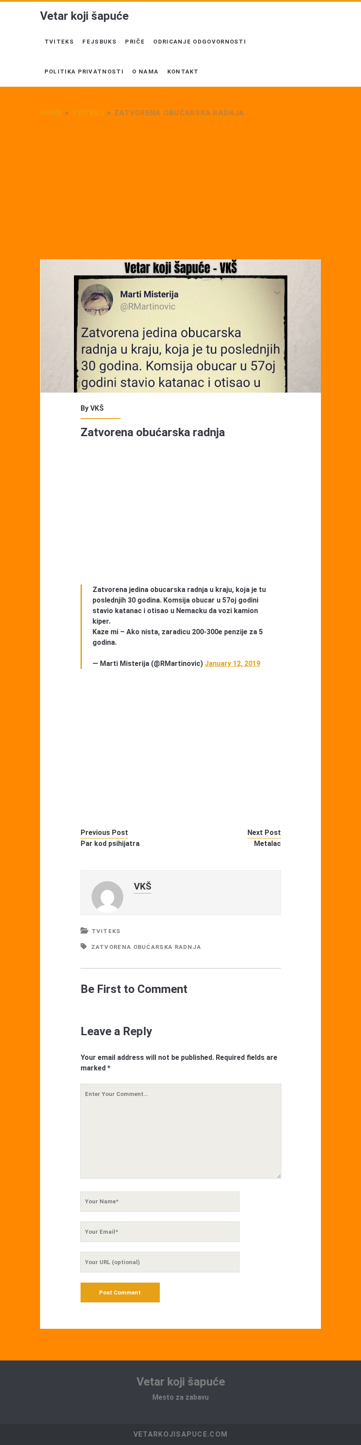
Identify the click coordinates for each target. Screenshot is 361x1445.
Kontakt (183, 71)
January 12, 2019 (232, 663)
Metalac (267, 843)
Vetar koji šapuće (84, 15)
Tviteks (59, 41)
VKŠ (97, 408)
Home (51, 113)
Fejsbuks (99, 41)
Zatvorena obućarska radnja (146, 947)
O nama (145, 71)
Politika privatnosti (84, 71)
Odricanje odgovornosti (199, 41)
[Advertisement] (180, 194)
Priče (135, 41)
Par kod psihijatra (110, 843)
